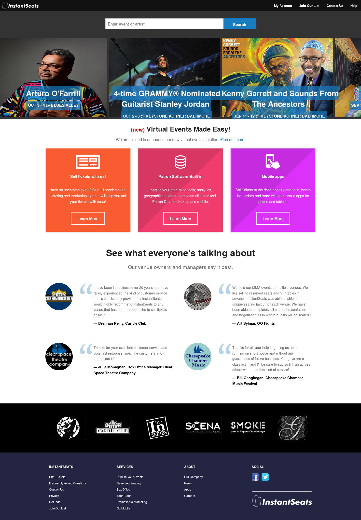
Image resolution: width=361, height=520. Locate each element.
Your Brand (124, 495)
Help (353, 5)
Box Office (123, 489)
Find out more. (232, 139)
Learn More (87, 218)
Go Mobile (123, 508)
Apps (187, 489)
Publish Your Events (130, 477)
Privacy (54, 495)
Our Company (193, 477)
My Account (283, 5)
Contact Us (335, 5)
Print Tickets (57, 477)
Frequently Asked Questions (68, 483)
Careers (189, 495)
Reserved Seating (129, 483)
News (188, 483)
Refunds (54, 502)
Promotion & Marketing (132, 502)
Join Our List (309, 5)
